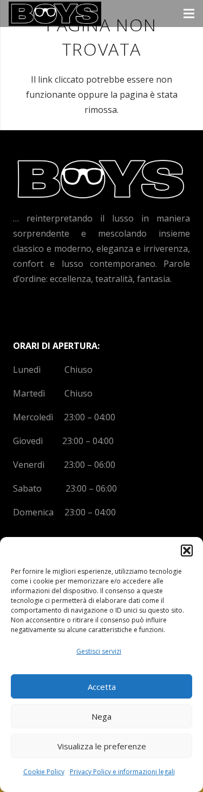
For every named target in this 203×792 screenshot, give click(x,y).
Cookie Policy (43, 771)
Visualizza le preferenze (101, 746)
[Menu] (188, 13)
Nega (101, 716)
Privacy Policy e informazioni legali (122, 771)
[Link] (55, 14)
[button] (186, 550)
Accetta (102, 686)
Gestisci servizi (98, 651)
